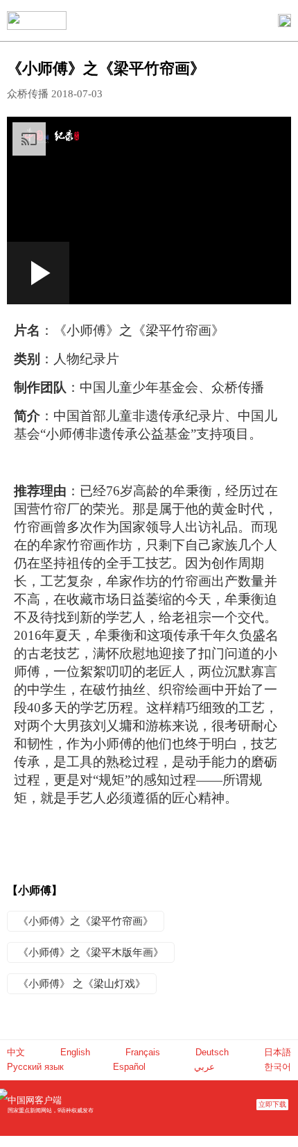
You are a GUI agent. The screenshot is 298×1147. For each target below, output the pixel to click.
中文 (16, 1052)
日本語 (277, 1052)
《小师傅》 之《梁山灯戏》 (82, 983)
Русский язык (35, 1067)
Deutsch (212, 1052)
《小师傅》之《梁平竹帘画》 (85, 921)
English (75, 1052)
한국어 (277, 1067)
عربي (204, 1067)
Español (129, 1067)
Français (142, 1052)
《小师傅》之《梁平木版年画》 (91, 952)
